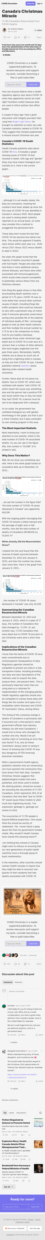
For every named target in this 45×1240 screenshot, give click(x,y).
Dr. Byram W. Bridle (15, 29)
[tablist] (13, 982)
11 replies (14, 1089)
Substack (10, 1234)
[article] (22, 1127)
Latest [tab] (11, 1113)
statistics (25, 365)
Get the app (35, 1228)
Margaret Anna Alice (16, 1051)
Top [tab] (5, 1113)
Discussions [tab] (21, 1113)
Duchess (11, 1005)
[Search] (40, 1112)
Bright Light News (22, 121)
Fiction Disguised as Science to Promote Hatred (16, 1121)
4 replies (13, 1042)
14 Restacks (32, 955)
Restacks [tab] (18, 982)
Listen (39, 30)
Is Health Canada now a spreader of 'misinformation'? (16, 1151)
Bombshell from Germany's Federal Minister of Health (16, 1167)
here (14, 152)
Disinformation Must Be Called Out (15, 1127)
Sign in (39, 3)
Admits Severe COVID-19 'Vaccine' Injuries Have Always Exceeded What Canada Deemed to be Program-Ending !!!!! (16, 1173)
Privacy (31, 1219)
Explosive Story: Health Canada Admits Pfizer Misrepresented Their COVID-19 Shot (14, 1144)
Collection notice (23, 1222)
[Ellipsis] (42, 1005)
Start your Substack (15, 1228)
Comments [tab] (8, 982)
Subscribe (30, 3)
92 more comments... (10, 1100)
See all (7, 1186)
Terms (37, 1219)
